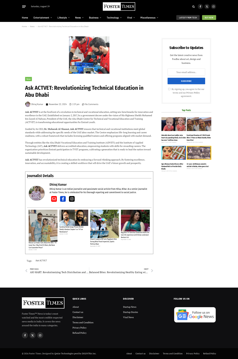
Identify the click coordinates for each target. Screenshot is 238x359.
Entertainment (41, 17)
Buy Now (209, 17)
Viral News (128, 317)
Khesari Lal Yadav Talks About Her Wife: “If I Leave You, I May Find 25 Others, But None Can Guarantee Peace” (43, 245)
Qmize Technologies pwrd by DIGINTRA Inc (75, 353)
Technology (113, 17)
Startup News (129, 306)
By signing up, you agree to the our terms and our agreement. (187, 93)
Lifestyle (62, 17)
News (78, 17)
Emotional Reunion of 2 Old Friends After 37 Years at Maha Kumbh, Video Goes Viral (199, 137)
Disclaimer (78, 317)
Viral (129, 17)
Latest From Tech (188, 17)
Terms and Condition (83, 322)
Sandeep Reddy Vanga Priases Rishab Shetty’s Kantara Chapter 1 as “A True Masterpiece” (71, 229)
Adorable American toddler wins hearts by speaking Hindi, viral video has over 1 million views (173, 137)
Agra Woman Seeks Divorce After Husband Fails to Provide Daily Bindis (172, 166)
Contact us (78, 312)
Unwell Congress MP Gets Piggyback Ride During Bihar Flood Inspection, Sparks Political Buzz (103, 241)
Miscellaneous (147, 17)
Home (25, 17)
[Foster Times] (119, 6)
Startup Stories (130, 312)
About (76, 306)
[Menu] (24, 6)
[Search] (193, 6)
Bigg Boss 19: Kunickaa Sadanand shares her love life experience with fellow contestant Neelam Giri (135, 235)
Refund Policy (79, 332)
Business (93, 17)
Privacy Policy (193, 92)
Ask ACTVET (41, 260)
